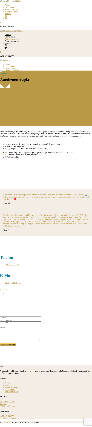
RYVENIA (6, 422)
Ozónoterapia (10, 390)
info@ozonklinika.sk (13, 283)
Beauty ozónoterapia (12, 387)
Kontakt (8, 385)
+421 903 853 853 (12, 265)
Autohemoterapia (11, 392)
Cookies (8, 383)
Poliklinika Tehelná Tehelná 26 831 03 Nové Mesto (7, 404)
